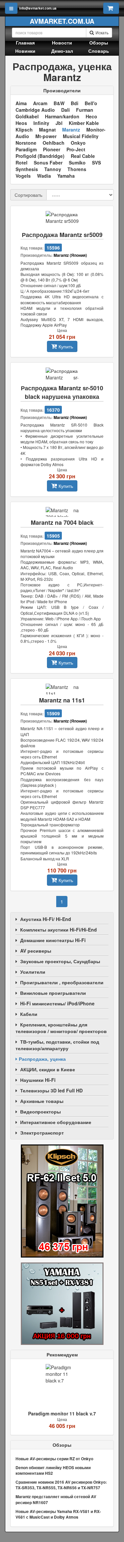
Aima (21, 103)
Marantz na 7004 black (62, 523)
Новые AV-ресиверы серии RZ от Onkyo (54, 1459)
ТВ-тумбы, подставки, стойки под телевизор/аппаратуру (57, 1045)
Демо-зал (62, 50)
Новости (62, 42)
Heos (21, 123)
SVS (96, 162)
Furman (84, 109)
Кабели (28, 1014)
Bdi (74, 103)
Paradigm (26, 149)
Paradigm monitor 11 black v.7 (62, 1413)
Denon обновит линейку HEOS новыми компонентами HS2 (53, 1470)
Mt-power (46, 136)
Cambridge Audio (35, 109)
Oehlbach (53, 142)
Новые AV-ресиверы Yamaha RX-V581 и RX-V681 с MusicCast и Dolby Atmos (58, 1514)
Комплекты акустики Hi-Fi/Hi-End (58, 929)
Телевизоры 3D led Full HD (51, 1090)
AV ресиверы (35, 950)
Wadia (44, 175)
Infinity (41, 123)
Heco (91, 116)
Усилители (32, 971)
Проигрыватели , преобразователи (61, 982)
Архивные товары (41, 1101)
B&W (59, 103)
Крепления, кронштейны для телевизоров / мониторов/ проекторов (61, 1027)
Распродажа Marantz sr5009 (62, 235)
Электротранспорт (42, 1132)
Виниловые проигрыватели (53, 993)
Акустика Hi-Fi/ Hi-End (45, 919)
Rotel (21, 162)
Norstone (26, 142)
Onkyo (78, 142)
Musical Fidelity (81, 136)
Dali (65, 109)
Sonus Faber (48, 162)
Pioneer (51, 149)
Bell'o (91, 103)
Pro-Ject (75, 149)
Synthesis (27, 169)
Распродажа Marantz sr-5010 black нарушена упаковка (62, 392)
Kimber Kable (84, 123)
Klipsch (24, 129)
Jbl (59, 123)
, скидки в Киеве (47, 1069)
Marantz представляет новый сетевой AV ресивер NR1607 (56, 1499)
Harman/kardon (62, 116)
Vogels (23, 175)
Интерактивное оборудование (55, 1122)
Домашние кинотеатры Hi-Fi (53, 940)
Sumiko (77, 162)
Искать (102, 32)
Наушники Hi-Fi (38, 1080)
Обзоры (98, 42)
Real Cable (83, 156)
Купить (66, 346)
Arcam (40, 103)
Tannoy (52, 169)
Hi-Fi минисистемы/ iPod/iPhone (57, 1003)
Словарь (98, 50)
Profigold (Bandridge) (40, 156)
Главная (25, 42)
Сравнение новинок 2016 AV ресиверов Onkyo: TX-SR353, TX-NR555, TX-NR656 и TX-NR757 (61, 1485)
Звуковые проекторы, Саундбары (60, 961)
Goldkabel (27, 116)
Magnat (47, 129)
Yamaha (66, 175)
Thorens (76, 169)
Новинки (25, 50)
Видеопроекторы (40, 1111)
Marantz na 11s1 (62, 700)
